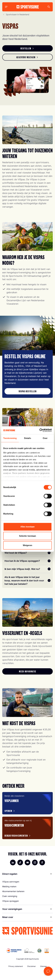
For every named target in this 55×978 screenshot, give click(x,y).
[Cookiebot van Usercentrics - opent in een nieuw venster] (39, 430)
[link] (27, 48)
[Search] (48, 7)
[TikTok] (20, 862)
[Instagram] (35, 862)
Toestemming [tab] (10, 438)
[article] (27, 803)
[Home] (27, 7)
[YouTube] (27, 862)
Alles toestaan (27, 526)
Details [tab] (27, 438)
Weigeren (27, 545)
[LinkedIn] (13, 862)
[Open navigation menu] (6, 7)
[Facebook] (42, 862)
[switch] (48, 496)
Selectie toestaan (27, 536)
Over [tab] (45, 438)
